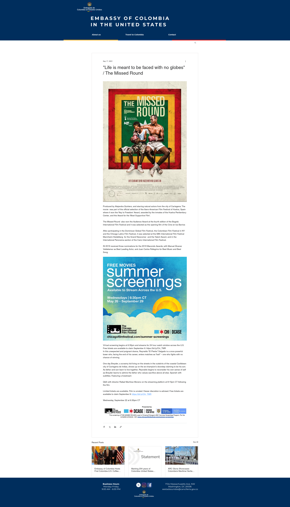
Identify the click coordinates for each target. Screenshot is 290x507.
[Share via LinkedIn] (115, 427)
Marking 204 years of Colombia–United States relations (142, 469)
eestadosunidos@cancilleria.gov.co (180, 489)
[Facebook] (149, 485)
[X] (138, 485)
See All (195, 442)
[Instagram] (144, 485)
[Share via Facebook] (104, 427)
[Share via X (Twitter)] (110, 427)
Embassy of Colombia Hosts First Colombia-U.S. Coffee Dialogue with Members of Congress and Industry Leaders (107, 469)
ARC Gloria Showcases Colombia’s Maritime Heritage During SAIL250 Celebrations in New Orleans (181, 469)
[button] (106, 34)
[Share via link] (121, 427)
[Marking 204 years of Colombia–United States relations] (145, 455)
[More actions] (185, 61)
